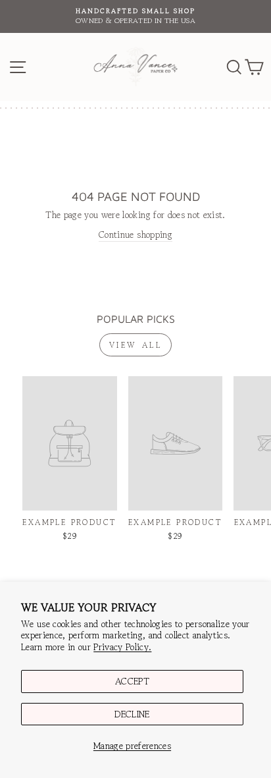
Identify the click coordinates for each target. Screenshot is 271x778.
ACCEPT (132, 681)
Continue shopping (135, 235)
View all (135, 344)
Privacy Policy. (122, 646)
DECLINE (131, 714)
